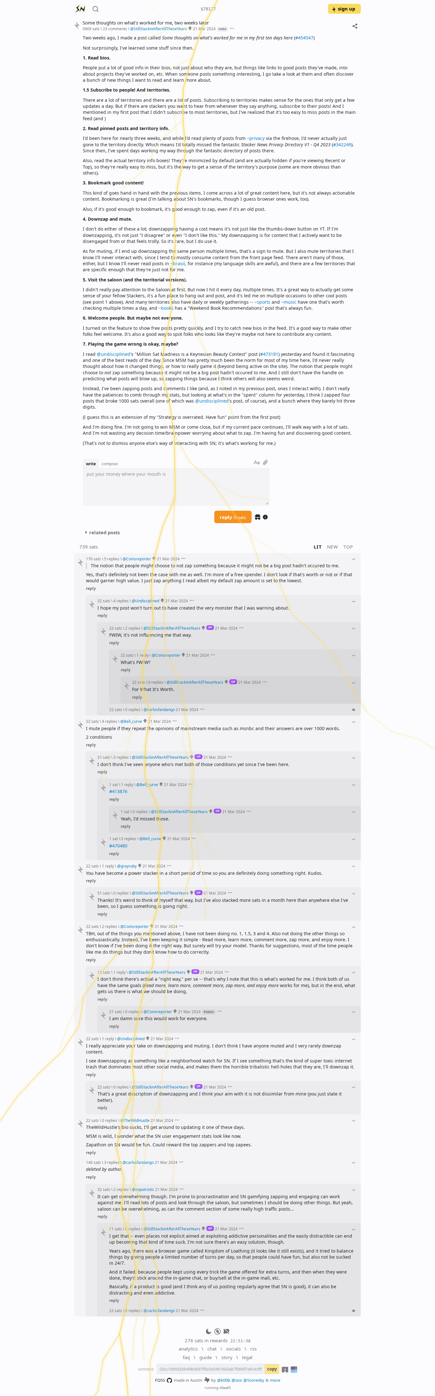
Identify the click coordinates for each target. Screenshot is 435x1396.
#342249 (342, 145)
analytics (188, 1348)
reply (233, 517)
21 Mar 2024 (204, 28)
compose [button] (110, 463)
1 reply (143, 655)
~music (288, 302)
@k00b (223, 1380)
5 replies (111, 558)
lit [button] (318, 546)
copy (272, 1369)
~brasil (177, 263)
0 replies (155, 682)
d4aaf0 (225, 1387)
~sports (262, 302)
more (275, 1380)
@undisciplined (113, 354)
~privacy (256, 138)
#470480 (118, 846)
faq (186, 1357)
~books (166, 308)
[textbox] (219, 240)
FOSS (160, 1380)
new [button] (332, 546)
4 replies (121, 600)
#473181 (269, 354)
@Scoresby (253, 1380)
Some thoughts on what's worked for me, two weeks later (145, 22)
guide (205, 1357)
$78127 (208, 8)
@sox (237, 1380)
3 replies (121, 757)
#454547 (304, 38)
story (226, 1357)
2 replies (132, 628)
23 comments (115, 28)
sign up (346, 8)
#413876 (118, 791)
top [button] (348, 546)
